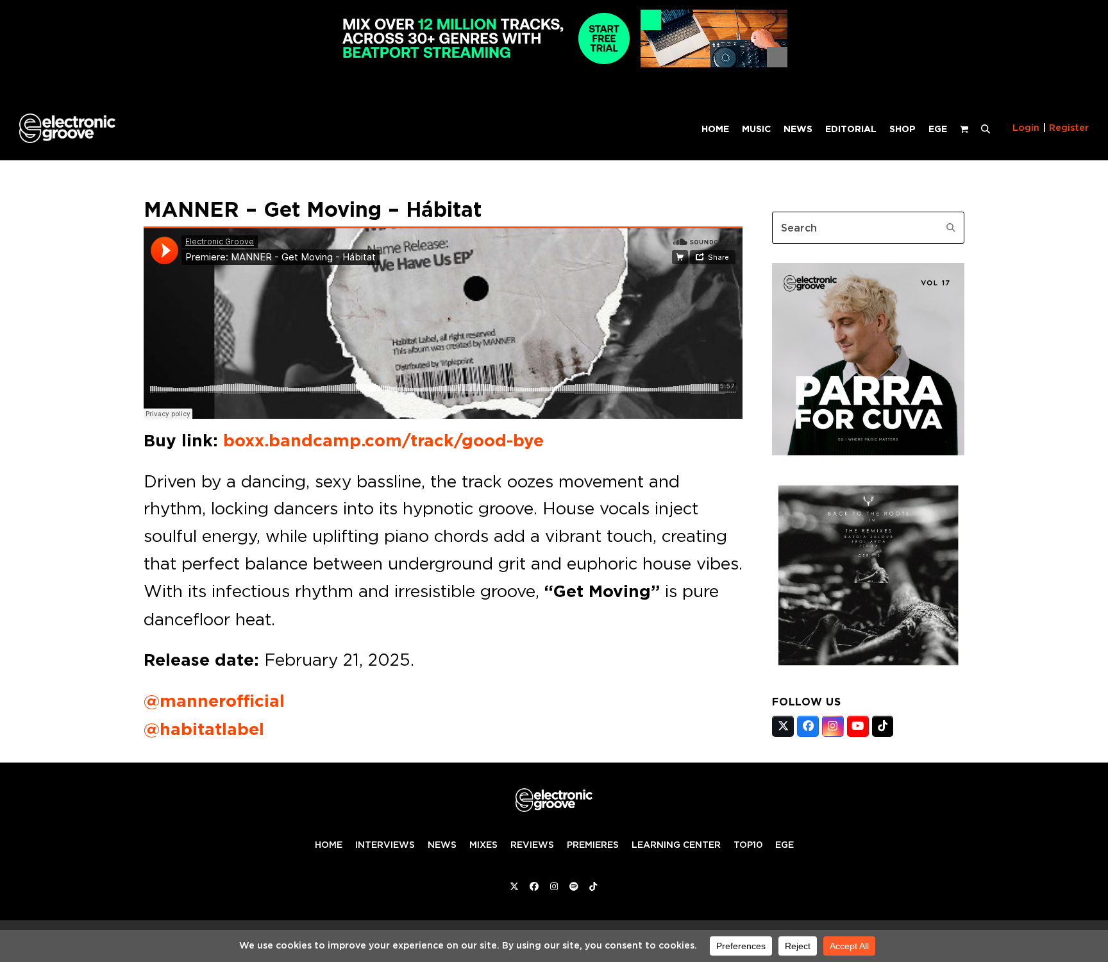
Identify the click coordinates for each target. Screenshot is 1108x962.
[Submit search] (950, 227)
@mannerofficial (214, 701)
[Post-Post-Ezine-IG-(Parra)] (868, 451)
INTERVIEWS (385, 844)
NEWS (442, 844)
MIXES (483, 844)
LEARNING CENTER (676, 844)
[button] (985, 128)
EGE (784, 844)
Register (1069, 127)
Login (1025, 127)
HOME (328, 844)
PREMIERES (593, 844)
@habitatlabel (204, 729)
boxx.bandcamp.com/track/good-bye (383, 440)
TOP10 (748, 844)
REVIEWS (532, 844)
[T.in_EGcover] (868, 667)
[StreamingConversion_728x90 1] (554, 64)
